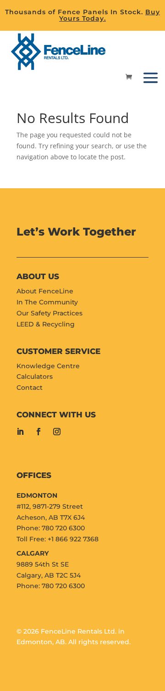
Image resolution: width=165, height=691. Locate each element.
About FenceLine (44, 291)
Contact (29, 387)
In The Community (47, 302)
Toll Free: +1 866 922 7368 (57, 539)
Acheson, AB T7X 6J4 (50, 517)
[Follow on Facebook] (38, 431)
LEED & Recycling (45, 324)
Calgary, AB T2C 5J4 (48, 575)
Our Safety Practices (49, 313)
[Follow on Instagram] (57, 431)
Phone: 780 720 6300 (50, 528)
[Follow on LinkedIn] (20, 431)
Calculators (34, 376)
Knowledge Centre (48, 366)
